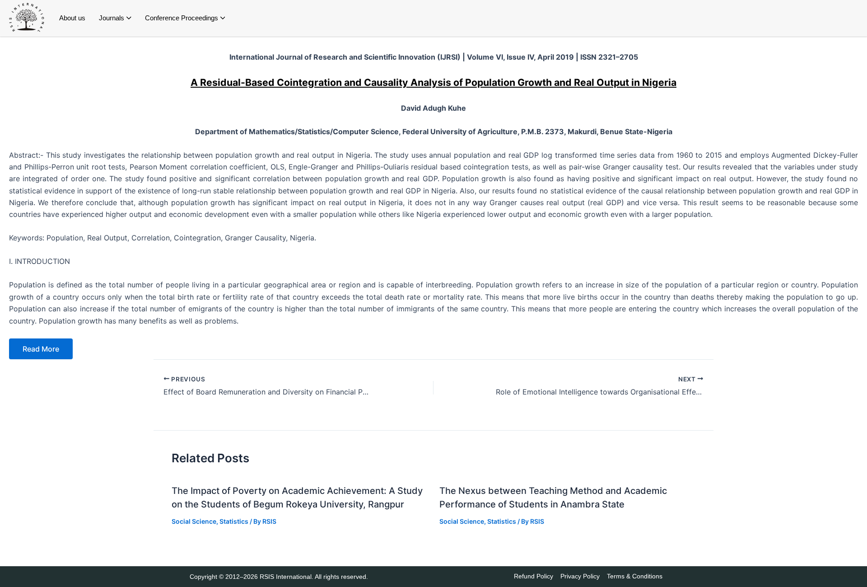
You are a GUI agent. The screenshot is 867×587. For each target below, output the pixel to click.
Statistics (233, 521)
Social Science (194, 521)
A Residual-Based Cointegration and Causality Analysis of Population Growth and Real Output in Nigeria (433, 82)
